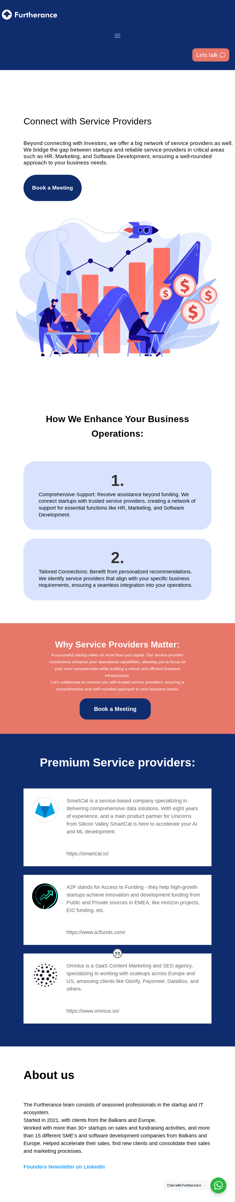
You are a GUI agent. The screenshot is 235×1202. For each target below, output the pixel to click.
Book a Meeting (52, 188)
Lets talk (207, 55)
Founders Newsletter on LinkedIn (64, 1167)
